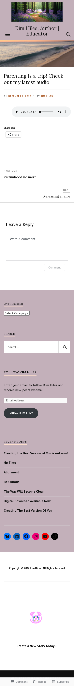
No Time (10, 462)
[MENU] (8, 34)
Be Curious (11, 482)
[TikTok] (54, 536)
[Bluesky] (7, 536)
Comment (54, 267)
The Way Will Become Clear (24, 491)
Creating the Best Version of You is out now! (36, 453)
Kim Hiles (46, 96)
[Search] (64, 34)
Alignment (11, 472)
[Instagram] (35, 536)
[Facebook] (26, 536)
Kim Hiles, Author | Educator (37, 31)
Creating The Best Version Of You (28, 510)
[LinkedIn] (16, 536)
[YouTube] (45, 536)
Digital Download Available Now (27, 501)
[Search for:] (37, 347)
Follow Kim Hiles (20, 372)
